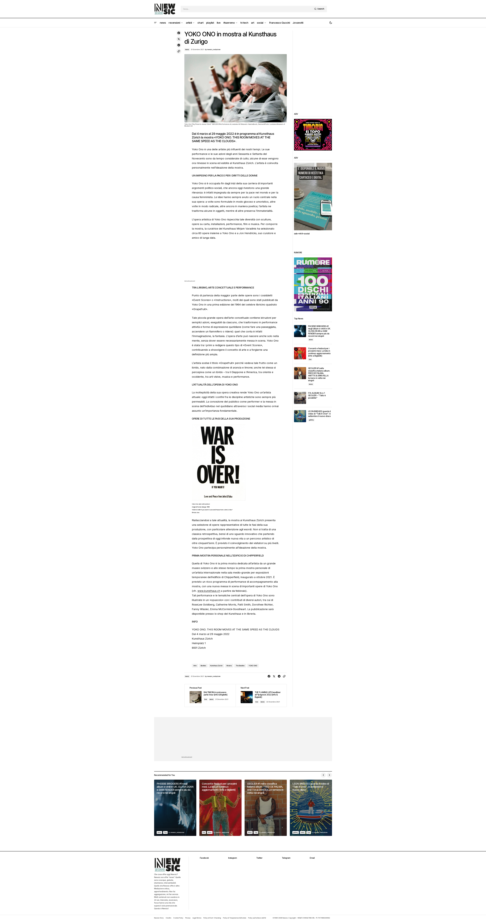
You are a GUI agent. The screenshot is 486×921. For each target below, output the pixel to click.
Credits (168, 918)
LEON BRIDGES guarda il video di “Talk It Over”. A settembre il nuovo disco (319, 413)
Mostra (229, 666)
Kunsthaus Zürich (216, 666)
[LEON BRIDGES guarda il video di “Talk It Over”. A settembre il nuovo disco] (300, 416)
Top (165, 832)
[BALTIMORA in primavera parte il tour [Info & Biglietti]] (210, 695)
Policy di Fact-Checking (212, 918)
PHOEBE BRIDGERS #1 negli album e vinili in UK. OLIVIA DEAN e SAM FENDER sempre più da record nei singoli (319, 331)
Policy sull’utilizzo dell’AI (257, 918)
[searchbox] (247, 9)
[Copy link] (179, 51)
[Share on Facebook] (179, 33)
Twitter (259, 858)
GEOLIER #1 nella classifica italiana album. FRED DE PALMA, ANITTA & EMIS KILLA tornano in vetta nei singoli (319, 374)
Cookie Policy (178, 918)
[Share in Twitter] (179, 39)
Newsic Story (159, 918)
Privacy (187, 918)
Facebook (204, 858)
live (205, 699)
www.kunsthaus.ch (208, 590)
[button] (155, 22)
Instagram (232, 858)
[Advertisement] (235, 262)
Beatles (203, 666)
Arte (195, 666)
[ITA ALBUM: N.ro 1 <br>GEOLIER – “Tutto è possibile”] (300, 398)
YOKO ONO (253, 666)
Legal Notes (196, 918)
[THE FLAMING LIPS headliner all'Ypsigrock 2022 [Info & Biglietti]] (261, 695)
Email (312, 858)
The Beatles (240, 666)
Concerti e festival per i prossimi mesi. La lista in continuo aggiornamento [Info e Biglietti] (319, 352)
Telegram (286, 858)
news (187, 49)
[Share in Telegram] (179, 45)
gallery (311, 420)
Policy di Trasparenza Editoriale (234, 918)
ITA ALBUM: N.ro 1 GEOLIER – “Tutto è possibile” (317, 395)
